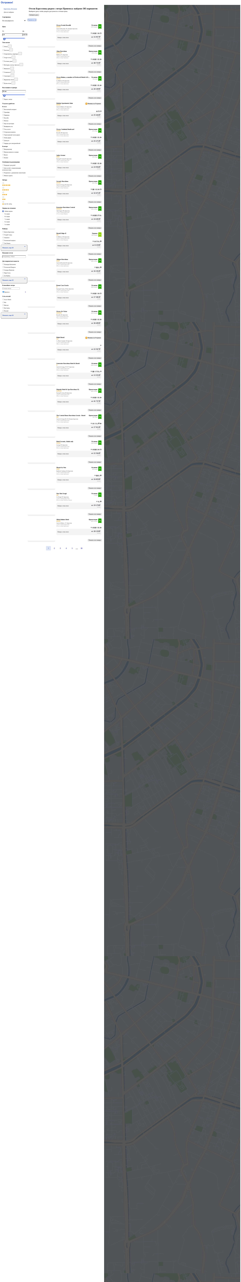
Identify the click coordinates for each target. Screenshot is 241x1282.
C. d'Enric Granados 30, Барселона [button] (64, 341)
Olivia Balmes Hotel (62, 519)
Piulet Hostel (60, 337)
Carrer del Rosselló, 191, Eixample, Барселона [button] (66, 28)
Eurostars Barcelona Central (65, 207)
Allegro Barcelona (62, 259)
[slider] (4, 39)
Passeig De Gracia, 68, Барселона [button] (64, 393)
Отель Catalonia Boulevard (65, 129)
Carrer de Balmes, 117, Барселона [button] (64, 523)
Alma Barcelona (61, 51)
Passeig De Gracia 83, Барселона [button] (63, 158)
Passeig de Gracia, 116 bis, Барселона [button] (65, 289)
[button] (14, 10)
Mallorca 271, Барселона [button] (62, 54)
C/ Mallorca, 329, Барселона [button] (62, 237)
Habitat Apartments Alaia (64, 103)
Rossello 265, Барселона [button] (62, 315)
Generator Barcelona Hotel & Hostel (68, 363)
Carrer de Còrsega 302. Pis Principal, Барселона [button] (67, 419)
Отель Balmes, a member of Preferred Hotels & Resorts (73, 77)
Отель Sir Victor (61, 311)
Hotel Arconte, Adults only (64, 441)
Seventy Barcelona (62, 181)
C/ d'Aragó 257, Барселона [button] (62, 497)
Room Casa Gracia (62, 285)
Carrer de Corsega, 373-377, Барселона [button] (65, 367)
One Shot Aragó (61, 493)
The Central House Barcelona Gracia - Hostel (70, 415)
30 (81, 548)
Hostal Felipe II (61, 233)
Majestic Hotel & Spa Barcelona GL (67, 389)
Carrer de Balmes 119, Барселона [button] (63, 106)
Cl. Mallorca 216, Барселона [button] (62, 80)
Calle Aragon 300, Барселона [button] (63, 211)
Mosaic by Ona (61, 467)
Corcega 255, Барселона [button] (61, 445)
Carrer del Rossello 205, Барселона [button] (64, 263)
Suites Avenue (60, 155)
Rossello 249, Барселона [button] (62, 132)
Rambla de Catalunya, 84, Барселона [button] (64, 471)
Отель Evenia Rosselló (63, 25)
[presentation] (14, 21)
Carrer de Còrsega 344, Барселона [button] (64, 185)
